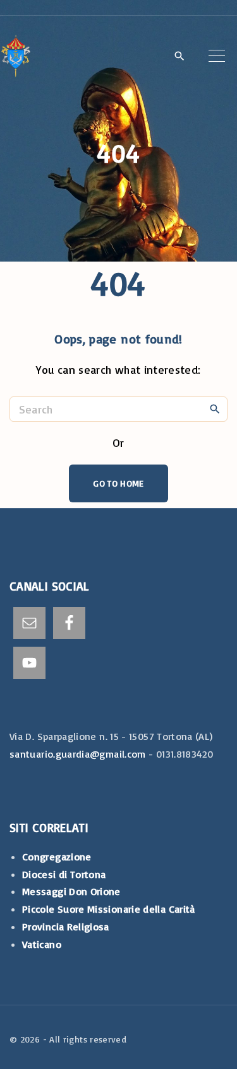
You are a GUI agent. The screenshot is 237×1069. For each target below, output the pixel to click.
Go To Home (118, 483)
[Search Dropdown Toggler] (179, 57)
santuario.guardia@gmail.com (77, 754)
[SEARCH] (215, 408)
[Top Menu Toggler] (217, 55)
